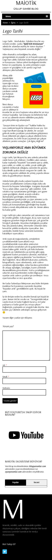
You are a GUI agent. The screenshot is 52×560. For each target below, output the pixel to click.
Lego (4, 215)
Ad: (4, 365)
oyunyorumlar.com (13, 471)
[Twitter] (4, 551)
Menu (8, 16)
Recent (36, 482)
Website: (6, 388)
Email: (5, 376)
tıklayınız (28, 317)
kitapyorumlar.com (37, 466)
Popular (15, 482)
